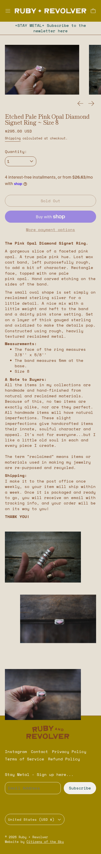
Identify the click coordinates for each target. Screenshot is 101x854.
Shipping (13, 138)
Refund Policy (64, 759)
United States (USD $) (31, 819)
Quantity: (16, 151)
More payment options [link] (50, 230)
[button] (42, 70)
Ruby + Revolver (33, 837)
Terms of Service (24, 759)
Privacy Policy (69, 751)
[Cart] (93, 11)
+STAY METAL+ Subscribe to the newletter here (50, 28)
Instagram (16, 751)
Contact (39, 751)
